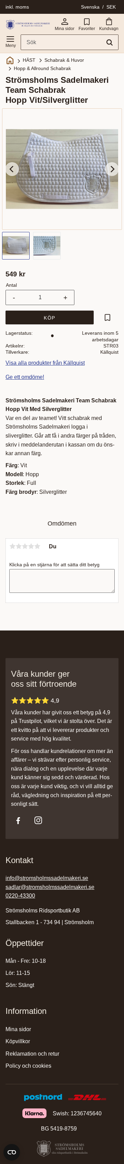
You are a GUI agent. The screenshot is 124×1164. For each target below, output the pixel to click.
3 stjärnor (25, 546)
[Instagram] (38, 820)
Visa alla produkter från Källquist (45, 363)
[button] (10, 40)
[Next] (112, 169)
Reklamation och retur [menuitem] (32, 1054)
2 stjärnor (19, 546)
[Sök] (109, 42)
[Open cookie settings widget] (11, 1152)
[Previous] (12, 169)
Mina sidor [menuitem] (18, 1029)
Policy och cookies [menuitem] (28, 1066)
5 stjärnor (37, 546)
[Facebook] (18, 820)
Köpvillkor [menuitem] (18, 1041)
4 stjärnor (31, 546)
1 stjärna (12, 546)
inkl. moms (17, 7)
